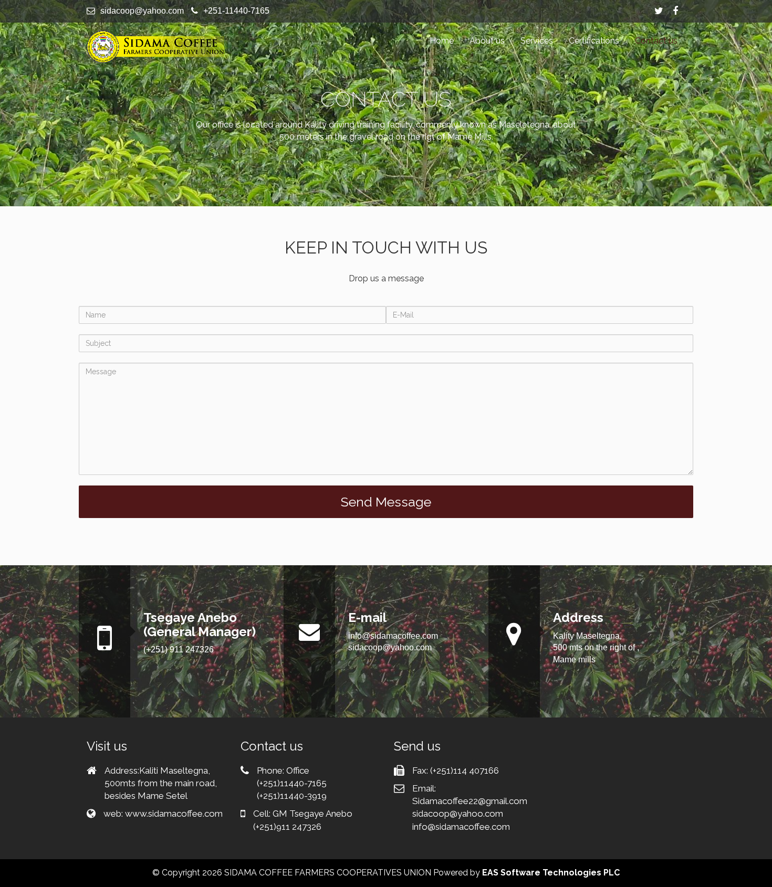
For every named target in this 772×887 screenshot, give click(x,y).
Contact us (656, 41)
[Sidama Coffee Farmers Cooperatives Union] (156, 46)
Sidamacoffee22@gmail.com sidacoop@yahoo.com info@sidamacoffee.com (469, 814)
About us (487, 41)
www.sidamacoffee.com (174, 813)
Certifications (594, 41)
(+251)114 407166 (464, 770)
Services (536, 41)
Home (442, 41)
